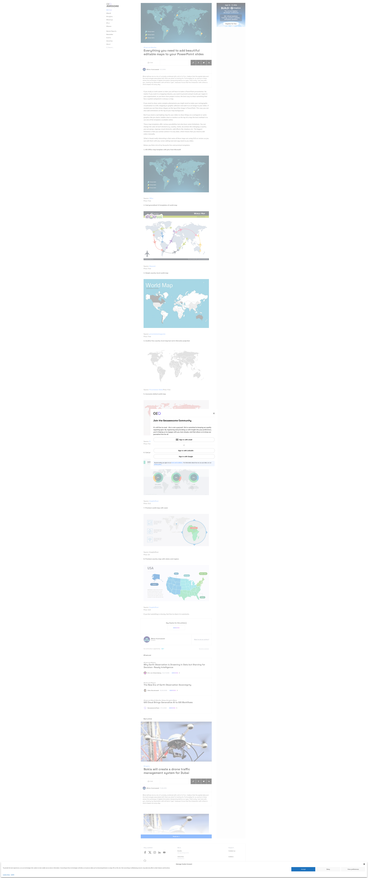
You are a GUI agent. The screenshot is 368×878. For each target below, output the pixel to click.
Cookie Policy (6, 874)
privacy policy (158, 464)
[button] (364, 864)
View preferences (353, 869)
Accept (303, 869)
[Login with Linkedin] (184, 450)
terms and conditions (177, 462)
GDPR (12, 874)
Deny (328, 869)
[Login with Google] (184, 456)
